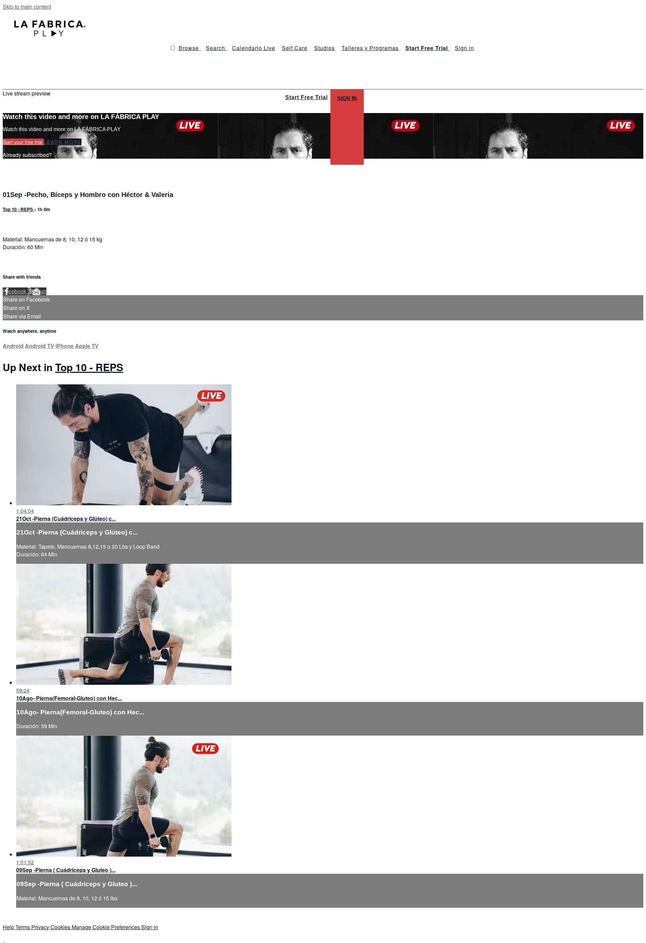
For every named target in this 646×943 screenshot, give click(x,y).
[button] (173, 48)
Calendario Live (253, 48)
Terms (23, 927)
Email (39, 291)
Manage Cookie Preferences (106, 927)
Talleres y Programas (370, 48)
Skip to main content (27, 6)
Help (9, 927)
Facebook (15, 291)
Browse (190, 48)
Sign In (347, 98)
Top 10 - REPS (18, 209)
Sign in (464, 48)
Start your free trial (23, 142)
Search (216, 48)
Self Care (295, 48)
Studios (324, 48)
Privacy (40, 927)
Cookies (61, 927)
